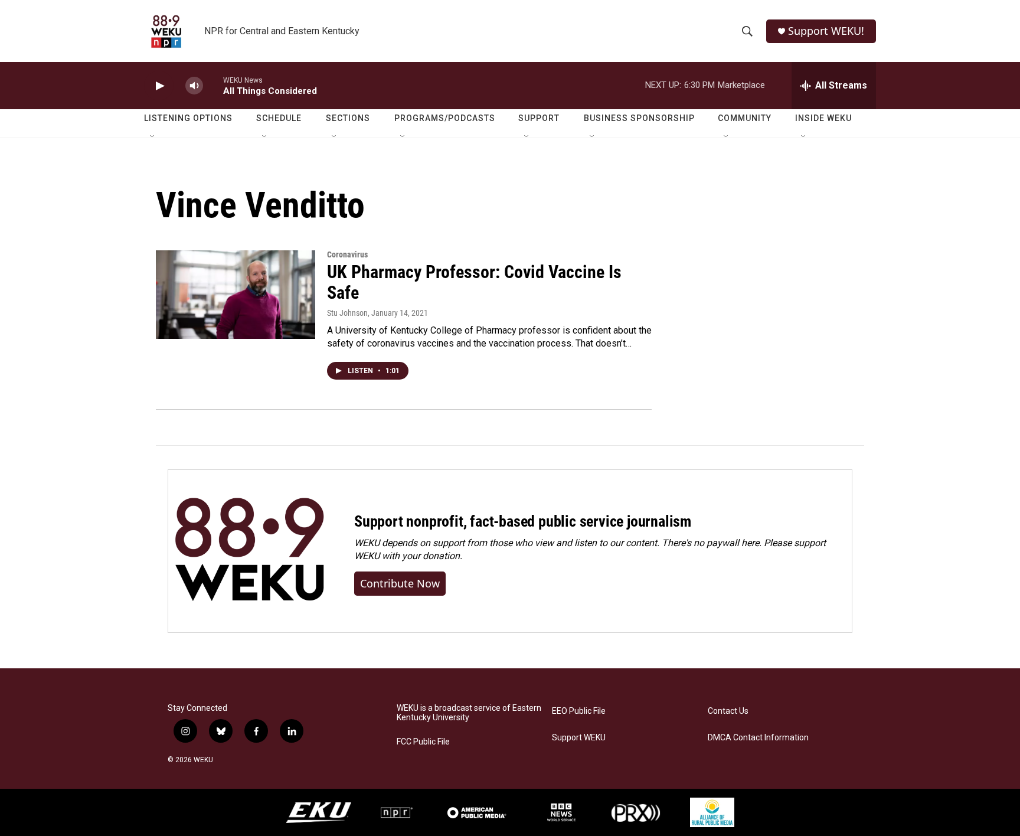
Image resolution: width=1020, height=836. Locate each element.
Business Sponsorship (639, 118)
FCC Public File (423, 741)
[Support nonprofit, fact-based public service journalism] (249, 551)
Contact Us (728, 711)
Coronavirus (347, 254)
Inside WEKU (823, 118)
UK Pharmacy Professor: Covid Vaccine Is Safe (474, 282)
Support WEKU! (826, 31)
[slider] (213, 85)
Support (539, 118)
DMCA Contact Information (758, 737)
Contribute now (400, 583)
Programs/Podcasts (444, 118)
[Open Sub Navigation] (153, 137)
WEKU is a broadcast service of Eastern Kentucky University (469, 713)
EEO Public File (579, 711)
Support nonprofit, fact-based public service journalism (522, 521)
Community (744, 118)
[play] (158, 86)
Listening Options (188, 118)
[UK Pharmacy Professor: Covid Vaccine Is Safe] (235, 294)
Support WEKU (579, 737)
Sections (348, 118)
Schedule (279, 118)
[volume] (194, 86)
